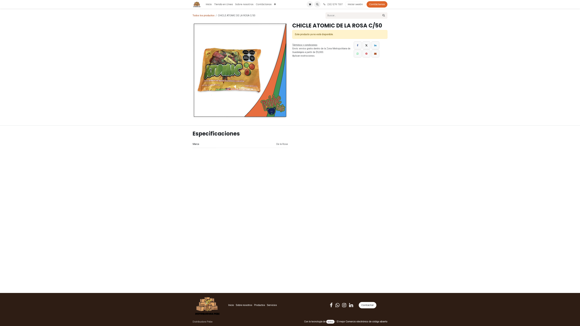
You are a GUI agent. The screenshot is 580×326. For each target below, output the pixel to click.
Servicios (272, 305)
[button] (317, 4)
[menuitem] (209, 4)
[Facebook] (357, 45)
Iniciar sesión (355, 4)
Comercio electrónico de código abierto (366, 321)
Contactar (367, 305)
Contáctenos (377, 4)
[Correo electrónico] (375, 53)
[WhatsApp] (357, 53)
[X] (366, 45)
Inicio (231, 305)
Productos (259, 305)
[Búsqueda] (383, 15)
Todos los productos (203, 15)
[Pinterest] (366, 53)
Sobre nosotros (244, 305)
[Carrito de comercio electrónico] (310, 4)
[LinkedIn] (375, 45)
